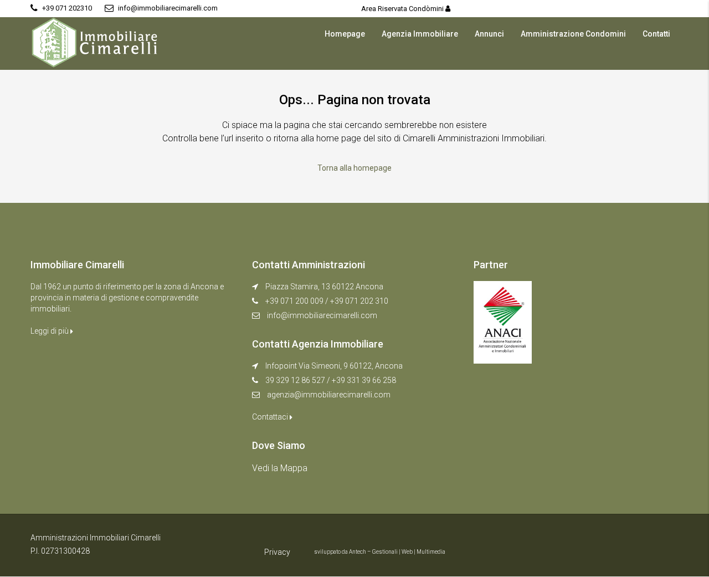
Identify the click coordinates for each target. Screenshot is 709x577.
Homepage (345, 33)
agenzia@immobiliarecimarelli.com (329, 394)
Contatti (656, 33)
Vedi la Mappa (279, 468)
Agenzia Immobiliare (420, 33)
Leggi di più (50, 330)
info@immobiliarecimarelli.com (322, 315)
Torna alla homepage (354, 168)
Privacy (277, 552)
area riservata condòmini (403, 8)
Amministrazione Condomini (573, 33)
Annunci (489, 33)
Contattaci (271, 416)
